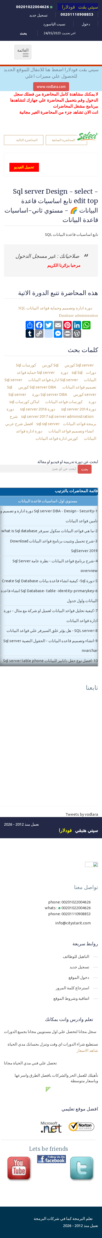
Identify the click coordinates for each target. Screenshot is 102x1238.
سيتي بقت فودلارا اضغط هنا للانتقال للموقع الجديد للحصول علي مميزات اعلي (51, 73)
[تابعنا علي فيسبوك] (51, 1159)
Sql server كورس (79, 365)
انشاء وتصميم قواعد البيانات (71, 431)
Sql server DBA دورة (50, 394)
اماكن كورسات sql (24, 401)
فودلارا (65, 830)
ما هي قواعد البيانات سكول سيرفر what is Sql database (47, 531)
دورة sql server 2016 (38, 409)
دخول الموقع (79, 977)
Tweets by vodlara (81, 814)
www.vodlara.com (51, 87)
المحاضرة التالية (26, 140)
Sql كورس (50, 365)
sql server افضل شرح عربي (32, 423)
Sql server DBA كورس (37, 387)
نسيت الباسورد (54, 24)
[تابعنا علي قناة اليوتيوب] (20, 1169)
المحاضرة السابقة (63, 140)
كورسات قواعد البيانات (64, 401)
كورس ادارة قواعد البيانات (57, 438)
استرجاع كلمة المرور (72, 988)
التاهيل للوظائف (76, 956)
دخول (86, 24)
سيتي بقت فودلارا (80, 6)
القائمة (21, 53)
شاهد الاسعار (87, 1050)
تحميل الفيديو (24, 167)
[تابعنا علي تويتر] (83, 1169)
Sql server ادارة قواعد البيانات (53, 379)
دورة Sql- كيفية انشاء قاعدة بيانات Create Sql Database (48, 581)
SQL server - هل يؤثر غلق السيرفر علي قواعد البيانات (50, 630)
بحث (84, 469)
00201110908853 (76, 14)
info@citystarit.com (73, 923)
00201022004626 (33, 6)
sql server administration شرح (52, 416)
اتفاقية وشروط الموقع (71, 998)
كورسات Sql (26, 365)
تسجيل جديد (38, 15)
